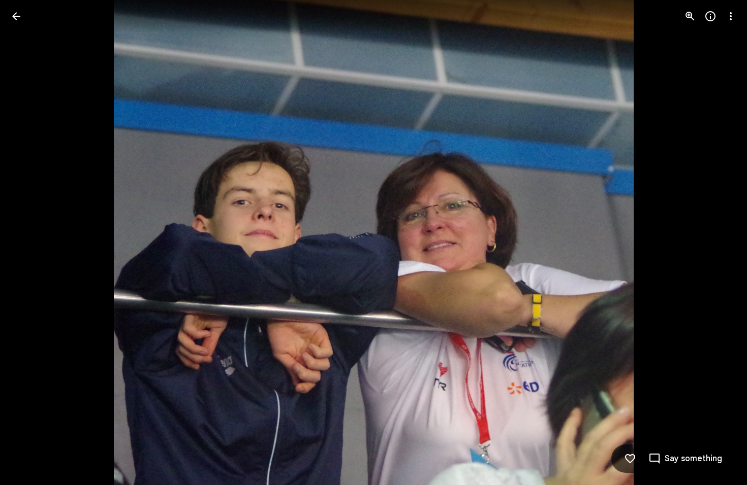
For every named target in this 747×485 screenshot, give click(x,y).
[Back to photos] (16, 16)
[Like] (630, 459)
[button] (28, 242)
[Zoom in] (690, 16)
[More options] (731, 16)
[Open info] (710, 16)
